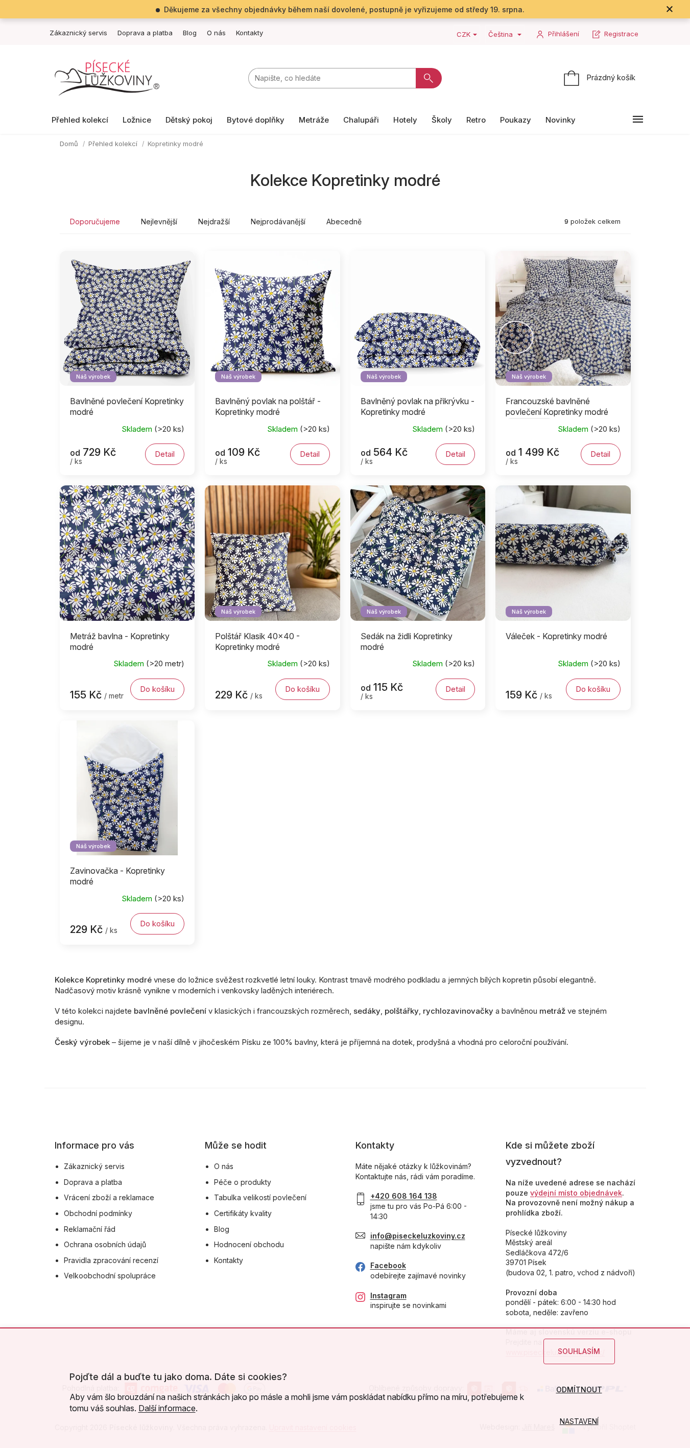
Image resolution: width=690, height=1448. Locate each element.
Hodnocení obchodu (249, 1244)
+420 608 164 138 (403, 1196)
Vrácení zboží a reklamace (109, 1197)
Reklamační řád (89, 1229)
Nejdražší (214, 221)
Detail (165, 454)
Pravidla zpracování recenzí (111, 1260)
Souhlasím (579, 1351)
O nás (216, 33)
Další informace (167, 1408)
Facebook (388, 1265)
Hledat (429, 78)
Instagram (388, 1295)
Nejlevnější (159, 221)
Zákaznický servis (78, 33)
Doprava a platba (145, 33)
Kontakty (249, 33)
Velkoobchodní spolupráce (110, 1275)
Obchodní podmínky (98, 1213)
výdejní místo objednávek (576, 1192)
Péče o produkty (242, 1182)
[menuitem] (79, 119)
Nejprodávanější (278, 221)
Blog (190, 33)
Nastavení (579, 1421)
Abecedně (344, 221)
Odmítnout (579, 1389)
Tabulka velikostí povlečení (260, 1197)
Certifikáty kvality (243, 1213)
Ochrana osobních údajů (105, 1244)
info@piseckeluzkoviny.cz (417, 1235)
